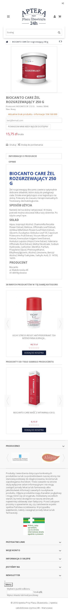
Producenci (13, 445)
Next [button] (60, 323)
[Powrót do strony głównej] (7, 42)
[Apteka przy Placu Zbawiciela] (34, 16)
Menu (8, 584)
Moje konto (13, 550)
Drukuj (12, 144)
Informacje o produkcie (23, 156)
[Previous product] (59, 41)
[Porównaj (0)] (63, 3)
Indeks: (40, 106)
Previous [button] (8, 323)
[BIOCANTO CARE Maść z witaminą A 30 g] (34, 389)
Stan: (8, 109)
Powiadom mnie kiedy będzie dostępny (28, 126)
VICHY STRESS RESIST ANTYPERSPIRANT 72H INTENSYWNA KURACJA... (34, 337)
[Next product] (61, 41)
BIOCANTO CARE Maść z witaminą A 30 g (34, 412)
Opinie (12, 161)
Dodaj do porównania (32, 144)
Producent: (11, 106)
